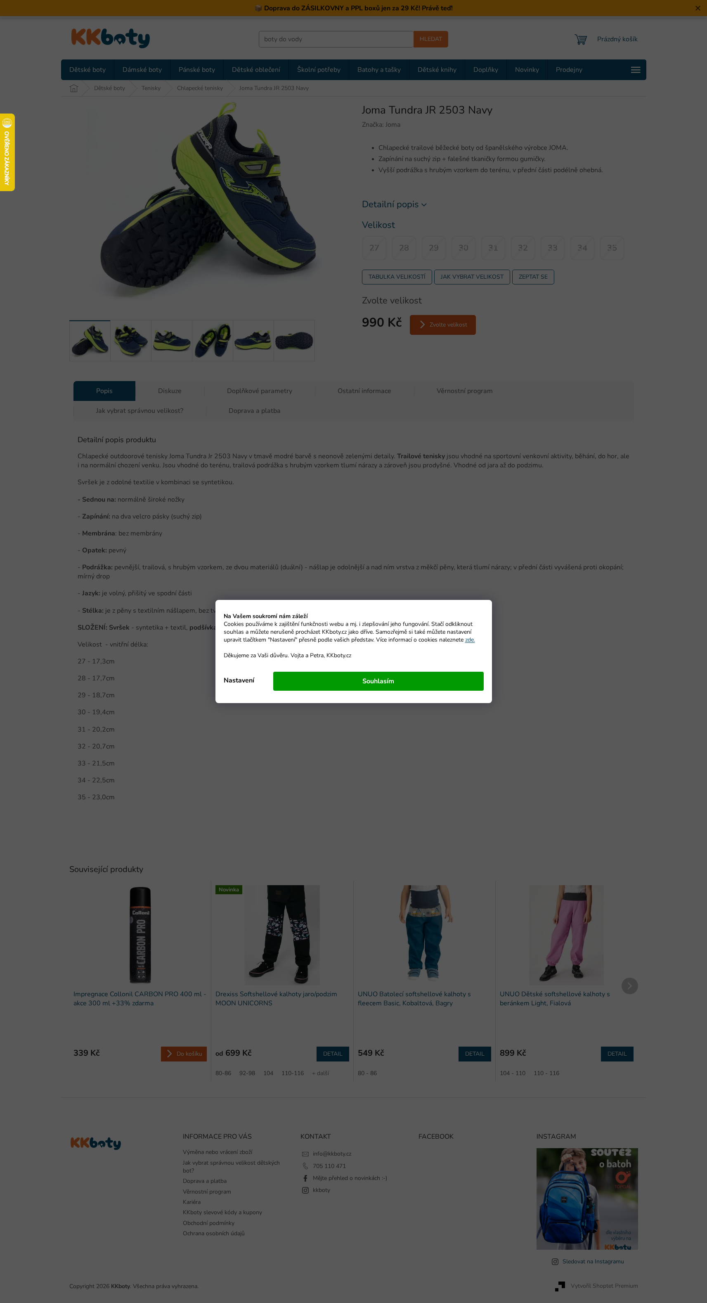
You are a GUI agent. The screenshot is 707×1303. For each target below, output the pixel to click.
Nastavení (239, 680)
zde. (470, 640)
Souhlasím (378, 681)
